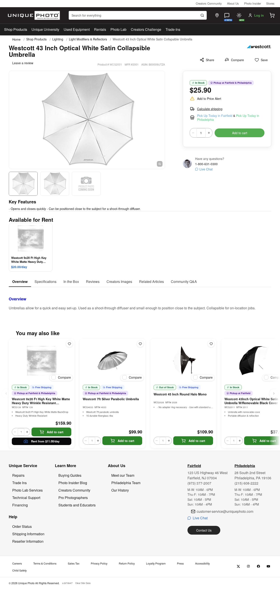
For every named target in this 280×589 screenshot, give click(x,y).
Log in (259, 15)
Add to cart (239, 133)
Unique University (45, 29)
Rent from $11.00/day (45, 441)
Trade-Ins (173, 29)
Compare (237, 60)
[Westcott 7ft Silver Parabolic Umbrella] (112, 361)
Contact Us (204, 530)
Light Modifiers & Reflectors (88, 39)
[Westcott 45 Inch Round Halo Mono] (183, 361)
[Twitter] (238, 566)
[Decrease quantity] (193, 132)
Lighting (57, 39)
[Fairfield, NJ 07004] (217, 15)
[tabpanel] (140, 299)
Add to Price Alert (209, 98)
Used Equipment (77, 29)
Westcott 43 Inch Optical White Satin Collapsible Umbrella (152, 39)
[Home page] (33, 15)
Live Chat (206, 169)
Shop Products (15, 29)
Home (16, 39)
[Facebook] (258, 566)
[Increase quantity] (209, 132)
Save (264, 60)
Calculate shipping (209, 109)
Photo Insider (252, 3)
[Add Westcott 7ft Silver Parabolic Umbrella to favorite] (140, 344)
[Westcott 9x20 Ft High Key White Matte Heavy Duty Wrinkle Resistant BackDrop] (41, 361)
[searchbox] (138, 15)
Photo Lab (118, 29)
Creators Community (209, 3)
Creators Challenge (146, 29)
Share (210, 60)
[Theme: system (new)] (239, 15)
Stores (270, 3)
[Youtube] (268, 566)
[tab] (20, 282)
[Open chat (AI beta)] (227, 15)
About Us (233, 3)
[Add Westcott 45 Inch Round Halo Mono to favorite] (211, 344)
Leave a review (22, 63)
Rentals (100, 29)
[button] (272, 15)
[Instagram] (248, 566)
